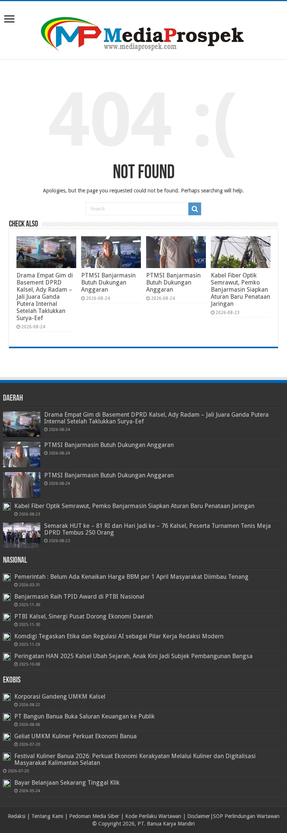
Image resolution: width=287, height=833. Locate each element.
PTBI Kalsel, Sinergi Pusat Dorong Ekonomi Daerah (83, 616)
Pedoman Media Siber (94, 816)
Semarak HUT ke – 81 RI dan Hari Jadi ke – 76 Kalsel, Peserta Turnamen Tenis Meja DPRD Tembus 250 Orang (157, 529)
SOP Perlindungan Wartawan (246, 816)
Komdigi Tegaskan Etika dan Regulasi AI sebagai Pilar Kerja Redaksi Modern (118, 636)
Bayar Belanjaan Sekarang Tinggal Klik (67, 782)
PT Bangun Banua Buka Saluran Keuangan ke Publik (84, 716)
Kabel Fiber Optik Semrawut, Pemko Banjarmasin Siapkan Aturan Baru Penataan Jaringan (240, 289)
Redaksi (16, 816)
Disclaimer (198, 816)
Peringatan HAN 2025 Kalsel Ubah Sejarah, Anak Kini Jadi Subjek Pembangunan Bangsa (133, 656)
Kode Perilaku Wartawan (153, 816)
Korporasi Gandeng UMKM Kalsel (59, 696)
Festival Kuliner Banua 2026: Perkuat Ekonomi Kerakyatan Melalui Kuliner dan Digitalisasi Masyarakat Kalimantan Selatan (135, 759)
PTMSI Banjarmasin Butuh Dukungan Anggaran (108, 282)
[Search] (194, 209)
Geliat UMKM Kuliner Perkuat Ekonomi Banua (75, 736)
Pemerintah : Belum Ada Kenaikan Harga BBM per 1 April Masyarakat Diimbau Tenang (131, 576)
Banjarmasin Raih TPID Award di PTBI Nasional (79, 596)
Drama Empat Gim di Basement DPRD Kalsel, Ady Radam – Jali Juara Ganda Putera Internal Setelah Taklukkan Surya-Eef (44, 297)
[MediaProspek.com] (143, 29)
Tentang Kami (47, 816)
